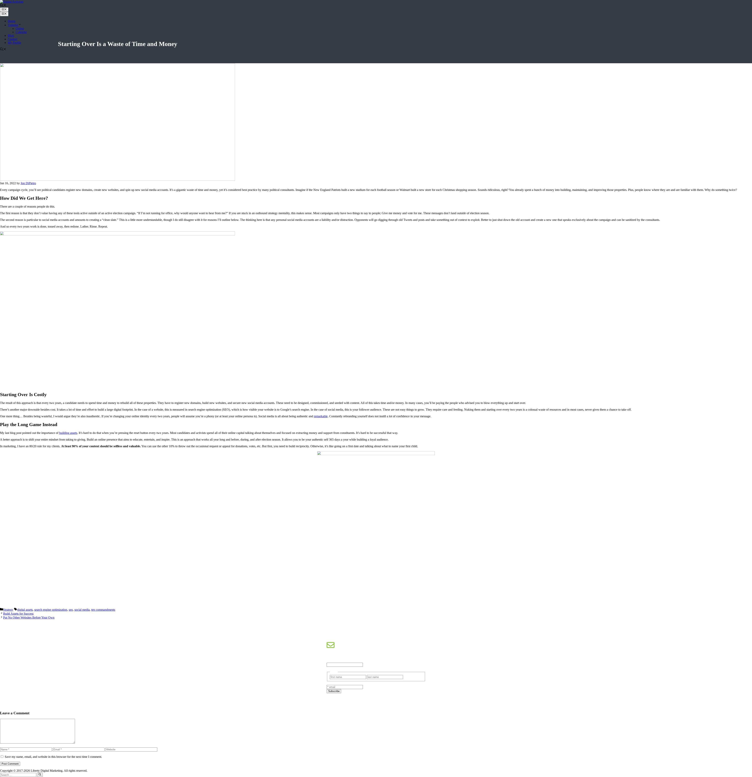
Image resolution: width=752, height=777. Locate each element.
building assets (68, 433)
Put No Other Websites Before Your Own (28, 617)
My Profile (14, 42)
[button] (3, 5)
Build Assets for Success (18, 613)
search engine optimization (50, 609)
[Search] (40, 774)
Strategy (8, 609)
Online (20, 28)
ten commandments (103, 609)
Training (13, 25)
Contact (12, 39)
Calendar (21, 32)
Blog (11, 35)
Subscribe (334, 691)
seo (71, 609)
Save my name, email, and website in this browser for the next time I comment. (53, 756)
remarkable (321, 416)
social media (82, 609)
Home (11, 21)
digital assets (25, 609)
